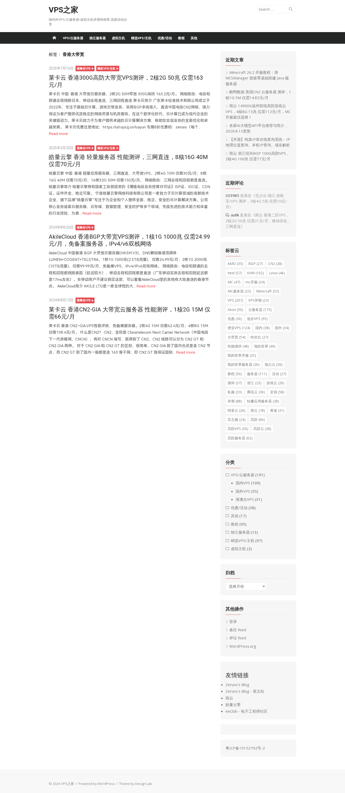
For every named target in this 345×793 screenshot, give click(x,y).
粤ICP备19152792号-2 (245, 748)
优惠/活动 (165, 38)
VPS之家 (63, 9)
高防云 (262, 428)
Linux (277, 272)
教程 (181, 38)
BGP (255, 263)
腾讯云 (256, 392)
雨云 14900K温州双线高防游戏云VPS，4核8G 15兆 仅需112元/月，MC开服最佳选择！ (258, 111)
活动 (279, 373)
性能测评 (238, 346)
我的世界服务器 (244, 364)
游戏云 (275, 382)
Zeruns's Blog (237, 684)
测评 (235, 382)
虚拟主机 (118, 38)
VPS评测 (258, 300)
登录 (233, 621)
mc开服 (255, 282)
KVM (255, 272)
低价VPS (257, 318)
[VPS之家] (54, 38)
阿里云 (236, 410)
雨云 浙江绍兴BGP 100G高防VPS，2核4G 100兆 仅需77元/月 (258, 156)
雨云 (258, 410)
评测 (235, 401)
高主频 (236, 419)
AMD (235, 263)
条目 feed (237, 629)
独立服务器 (97, 38)
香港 (277, 410)
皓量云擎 (233, 704)
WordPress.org (242, 646)
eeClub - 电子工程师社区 (246, 711)
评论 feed (237, 637)
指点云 (274, 364)
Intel (235, 272)
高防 (258, 419)
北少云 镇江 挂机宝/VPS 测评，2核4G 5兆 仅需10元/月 (256, 201)
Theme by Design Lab (135, 783)
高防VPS (238, 428)
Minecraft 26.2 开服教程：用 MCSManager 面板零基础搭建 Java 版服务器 (257, 78)
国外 (282, 327)
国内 (262, 327)
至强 (277, 392)
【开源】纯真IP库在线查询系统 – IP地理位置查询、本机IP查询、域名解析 (258, 142)
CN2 (275, 263)
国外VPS (243, 491)
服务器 (257, 373)
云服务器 (260, 309)
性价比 (259, 337)
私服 (235, 392)
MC (234, 282)
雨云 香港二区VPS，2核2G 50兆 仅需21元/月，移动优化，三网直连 (258, 220)
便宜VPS (239, 327)
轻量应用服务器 (263, 401)
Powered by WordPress (97, 783)
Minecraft (267, 291)
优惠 (235, 318)
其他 (194, 38)
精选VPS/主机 (141, 38)
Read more (58, 133)
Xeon (235, 309)
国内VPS (243, 482)
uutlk (235, 214)
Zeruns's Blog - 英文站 (245, 691)
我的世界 (265, 346)
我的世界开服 (242, 355)
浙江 (254, 382)
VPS (235, 300)
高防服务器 (240, 438)
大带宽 (236, 337)
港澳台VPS (84, 68)
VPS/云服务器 (73, 38)
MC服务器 (239, 291)
